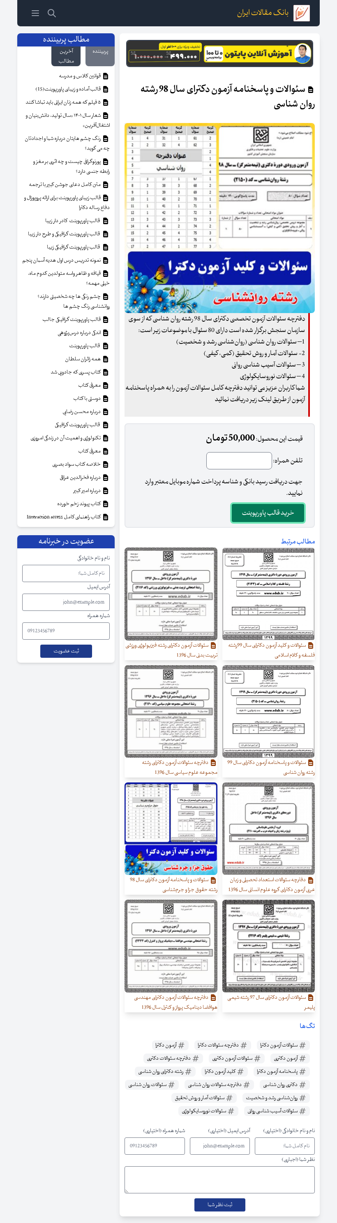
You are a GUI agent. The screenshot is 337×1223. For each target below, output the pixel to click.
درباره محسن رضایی (82, 411)
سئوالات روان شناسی (147, 1084)
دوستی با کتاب (87, 398)
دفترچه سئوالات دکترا (219, 1045)
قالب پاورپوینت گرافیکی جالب (72, 319)
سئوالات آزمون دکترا (279, 1045)
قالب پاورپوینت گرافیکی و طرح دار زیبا (65, 234)
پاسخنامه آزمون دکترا (277, 1071)
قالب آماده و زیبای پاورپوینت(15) (68, 89)
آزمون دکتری (286, 1058)
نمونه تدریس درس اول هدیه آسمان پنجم (62, 260)
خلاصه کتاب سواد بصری (77, 464)
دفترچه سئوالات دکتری (169, 1058)
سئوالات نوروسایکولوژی (204, 1111)
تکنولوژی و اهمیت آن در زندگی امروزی (66, 438)
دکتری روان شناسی (280, 1084)
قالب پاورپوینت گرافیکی (78, 425)
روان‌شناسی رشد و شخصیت (272, 1098)
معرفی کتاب (90, 385)
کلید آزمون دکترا (220, 1071)
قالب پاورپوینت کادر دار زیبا (73, 221)
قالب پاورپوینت (85, 346)
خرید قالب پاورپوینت (268, 513)
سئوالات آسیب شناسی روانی (272, 1111)
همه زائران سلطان (83, 359)
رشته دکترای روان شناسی (161, 1071)
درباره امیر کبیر (88, 490)
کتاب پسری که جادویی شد (76, 372)
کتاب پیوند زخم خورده (79, 504)
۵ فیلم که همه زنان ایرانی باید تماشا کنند (63, 102)
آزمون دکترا (166, 1045)
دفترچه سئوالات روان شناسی (215, 1084)
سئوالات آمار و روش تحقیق (200, 1098)
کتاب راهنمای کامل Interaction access (64, 517)
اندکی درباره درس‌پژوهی (80, 332)
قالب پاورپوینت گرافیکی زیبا (74, 247)
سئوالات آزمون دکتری (232, 1058)
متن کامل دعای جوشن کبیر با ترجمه (65, 184)
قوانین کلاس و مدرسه (80, 76)
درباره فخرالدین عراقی (81, 477)
